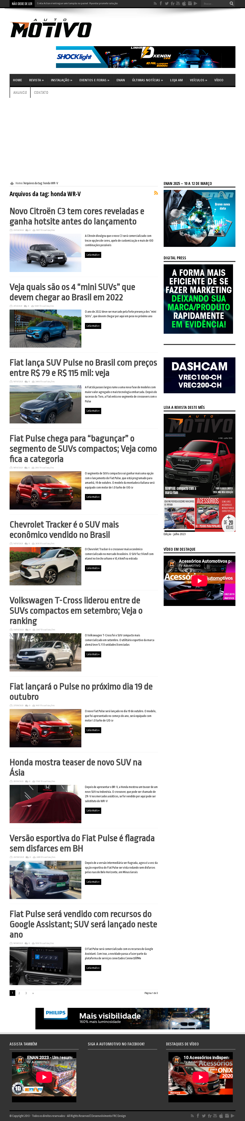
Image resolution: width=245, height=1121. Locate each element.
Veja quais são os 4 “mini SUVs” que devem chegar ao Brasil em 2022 (72, 292)
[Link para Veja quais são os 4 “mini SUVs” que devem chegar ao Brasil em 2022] (45, 346)
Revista (36, 80)
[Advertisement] (122, 139)
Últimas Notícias (147, 80)
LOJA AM (176, 80)
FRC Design (119, 1116)
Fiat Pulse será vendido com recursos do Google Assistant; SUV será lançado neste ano (83, 924)
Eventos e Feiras (94, 80)
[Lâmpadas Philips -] (122, 1028)
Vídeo (218, 80)
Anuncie (20, 91)
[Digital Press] (198, 332)
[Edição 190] (199, 531)
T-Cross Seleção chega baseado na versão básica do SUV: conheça (73, 3)
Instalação (61, 80)
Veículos (198, 80)
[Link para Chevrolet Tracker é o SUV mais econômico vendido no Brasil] (45, 584)
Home (17, 80)
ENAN (121, 80)
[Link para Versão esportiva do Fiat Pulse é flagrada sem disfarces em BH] (45, 898)
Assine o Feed (156, 193)
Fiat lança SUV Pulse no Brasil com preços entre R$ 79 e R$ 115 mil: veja (83, 367)
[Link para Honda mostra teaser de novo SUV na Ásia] (45, 822)
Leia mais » (93, 254)
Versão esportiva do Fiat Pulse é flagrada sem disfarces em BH (82, 843)
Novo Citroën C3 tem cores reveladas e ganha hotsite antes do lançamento (77, 216)
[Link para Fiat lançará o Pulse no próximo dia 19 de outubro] (45, 746)
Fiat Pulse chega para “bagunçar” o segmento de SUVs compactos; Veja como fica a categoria (83, 448)
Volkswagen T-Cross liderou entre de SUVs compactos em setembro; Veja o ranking (76, 610)
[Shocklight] (145, 67)
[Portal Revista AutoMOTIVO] (57, 38)
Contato (41, 91)
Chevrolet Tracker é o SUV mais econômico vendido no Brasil (64, 529)
